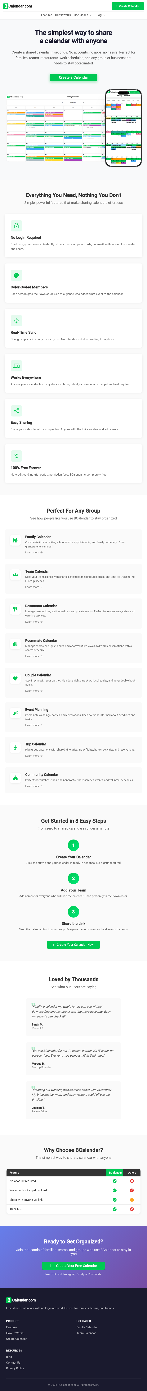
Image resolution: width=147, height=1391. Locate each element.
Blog (9, 1357)
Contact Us (13, 1362)
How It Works (63, 15)
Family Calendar (87, 1327)
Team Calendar (86, 1333)
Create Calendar (16, 1339)
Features (46, 15)
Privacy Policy (15, 1368)
